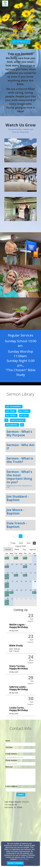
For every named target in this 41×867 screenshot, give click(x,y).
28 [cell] (17, 556)
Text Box (8, 747)
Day (24, 549)
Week (17, 549)
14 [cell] (30, 573)
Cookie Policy (23, 859)
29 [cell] (21, 556)
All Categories (13, 406)
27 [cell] (12, 556)
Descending (11, 425)
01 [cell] (35, 556)
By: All (23, 416)
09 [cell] (8, 573)
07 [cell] (30, 564)
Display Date (17, 420)
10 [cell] (12, 573)
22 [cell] (35, 581)
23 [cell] (8, 590)
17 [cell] (12, 581)
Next (29, 543)
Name (7, 741)
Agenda (33, 549)
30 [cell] (26, 556)
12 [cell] (21, 573)
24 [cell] (12, 590)
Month (8, 549)
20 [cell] (26, 581)
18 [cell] (17, 581)
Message (9, 767)
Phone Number (11, 760)
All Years (23, 411)
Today (13, 543)
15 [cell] (35, 573)
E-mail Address (11, 754)
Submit (20, 795)
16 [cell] (8, 581)
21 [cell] (30, 581)
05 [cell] (21, 564)
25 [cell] (17, 590)
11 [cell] (17, 573)
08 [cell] (35, 564)
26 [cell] (8, 556)
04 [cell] (17, 564)
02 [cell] (8, 564)
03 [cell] (12, 564)
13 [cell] (26, 573)
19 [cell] (21, 581)
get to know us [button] (20, 42)
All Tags (10, 411)
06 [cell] (26, 564)
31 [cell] (30, 556)
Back (21, 543)
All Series (10, 416)
